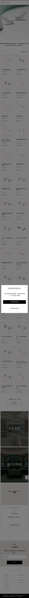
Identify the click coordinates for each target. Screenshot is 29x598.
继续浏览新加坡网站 (14, 308)
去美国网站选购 (14, 302)
